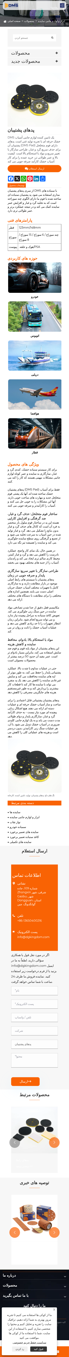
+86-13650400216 (29, 920)
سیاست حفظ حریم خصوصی (29, 1342)
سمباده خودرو (18, 827)
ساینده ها (15, 812)
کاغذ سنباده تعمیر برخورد (24, 837)
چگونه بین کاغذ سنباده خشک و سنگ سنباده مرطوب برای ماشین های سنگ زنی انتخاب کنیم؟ (33, 1250)
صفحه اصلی (14, 21)
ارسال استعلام (36, 168)
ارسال (25, 1081)
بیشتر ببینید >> (24, 1166)
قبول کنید (38, 1349)
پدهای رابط (22, 1160)
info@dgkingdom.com (33, 937)
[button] (14, 1142)
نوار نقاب (15, 822)
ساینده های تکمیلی (20, 842)
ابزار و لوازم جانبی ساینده (51, 21)
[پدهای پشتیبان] (34, 100)
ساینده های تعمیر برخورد (24, 832)
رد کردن (20, 1349)
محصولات (29, 21)
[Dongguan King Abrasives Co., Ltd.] (32, 5)
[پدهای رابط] (34, 1130)
